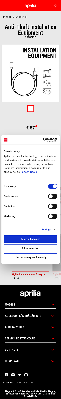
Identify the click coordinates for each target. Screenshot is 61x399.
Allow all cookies (30, 239)
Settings (46, 229)
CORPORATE (12, 361)
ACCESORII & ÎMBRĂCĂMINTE (23, 315)
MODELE (10, 304)
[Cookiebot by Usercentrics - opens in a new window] (43, 140)
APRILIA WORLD (14, 327)
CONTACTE (11, 349)
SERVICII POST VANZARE (20, 338)
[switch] (52, 196)
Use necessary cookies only (30, 257)
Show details (30, 171)
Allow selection (30, 248)
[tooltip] (30, 109)
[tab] (30, 109)
